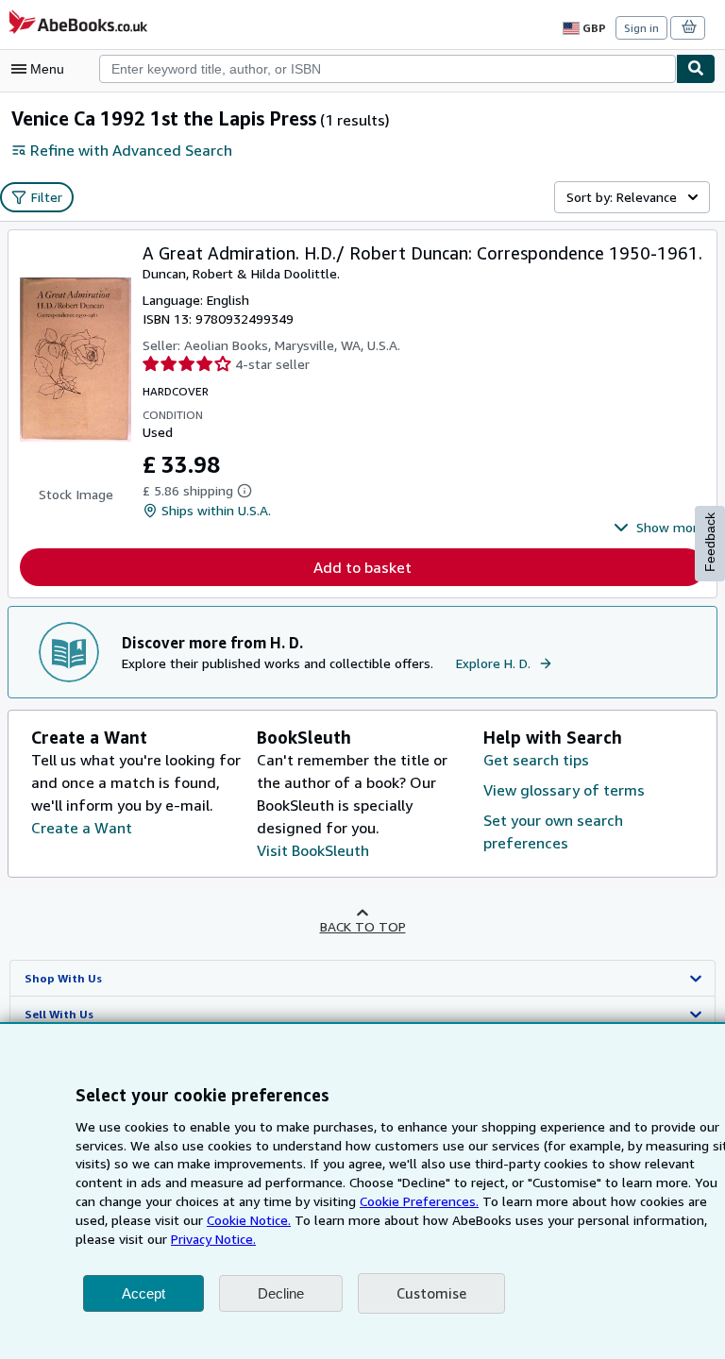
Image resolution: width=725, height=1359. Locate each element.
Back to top (363, 926)
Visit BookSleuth (313, 850)
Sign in (641, 28)
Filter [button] (46, 197)
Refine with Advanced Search (131, 150)
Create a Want (81, 827)
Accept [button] (143, 1293)
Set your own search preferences (553, 831)
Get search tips (536, 759)
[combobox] (387, 69)
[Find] (696, 69)
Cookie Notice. (249, 1220)
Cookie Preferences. (419, 1201)
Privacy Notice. (213, 1239)
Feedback (709, 542)
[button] (659, 527)
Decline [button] (281, 1293)
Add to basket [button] (362, 567)
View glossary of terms (564, 789)
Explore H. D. (493, 663)
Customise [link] (431, 1292)
